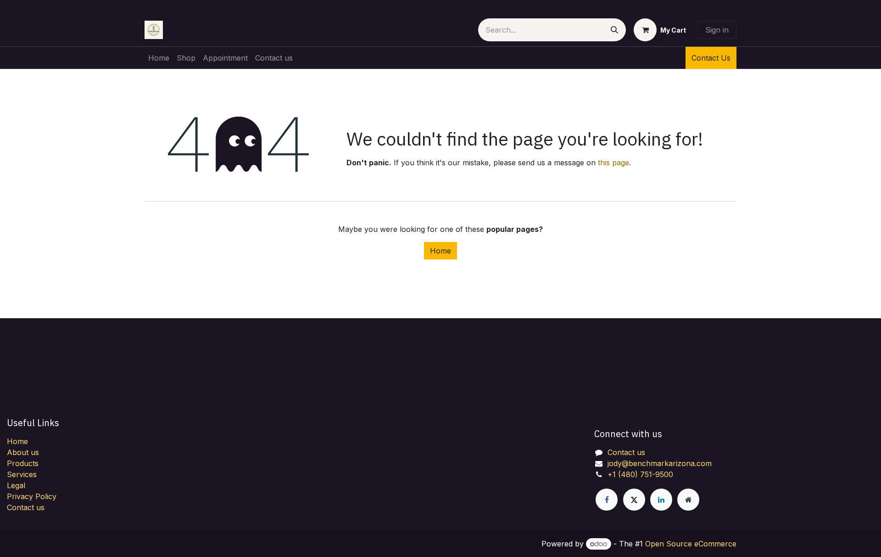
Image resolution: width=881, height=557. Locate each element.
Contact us (26, 507)
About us (23, 452)
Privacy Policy (31, 496)
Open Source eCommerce (690, 543)
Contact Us (710, 57)
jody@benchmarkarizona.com (660, 463)
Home (440, 250)
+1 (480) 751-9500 (640, 474)
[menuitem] (159, 58)
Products (23, 463)
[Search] (614, 29)
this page (613, 162)
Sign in (717, 29)
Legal (16, 485)
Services (22, 474)
